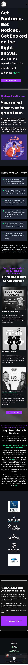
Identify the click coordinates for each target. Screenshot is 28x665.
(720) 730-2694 (14, 647)
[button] (26, 4)
